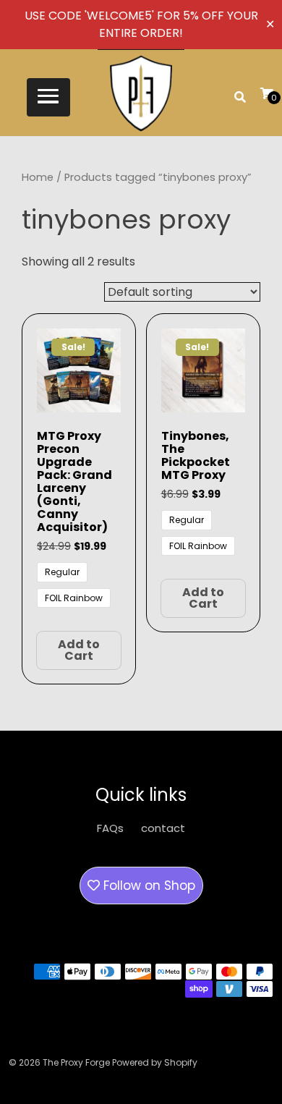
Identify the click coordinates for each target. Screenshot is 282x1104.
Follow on (147, 885)
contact (163, 828)
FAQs (110, 828)
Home (38, 177)
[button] (48, 97)
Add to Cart (79, 650)
